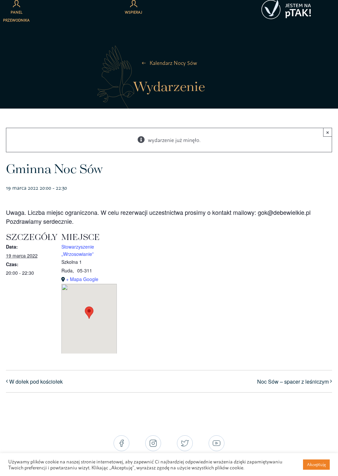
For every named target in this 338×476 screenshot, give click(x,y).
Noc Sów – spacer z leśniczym (293, 381)
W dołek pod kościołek (36, 381)
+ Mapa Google (82, 279)
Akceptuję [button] (316, 464)
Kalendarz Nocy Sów (173, 63)
